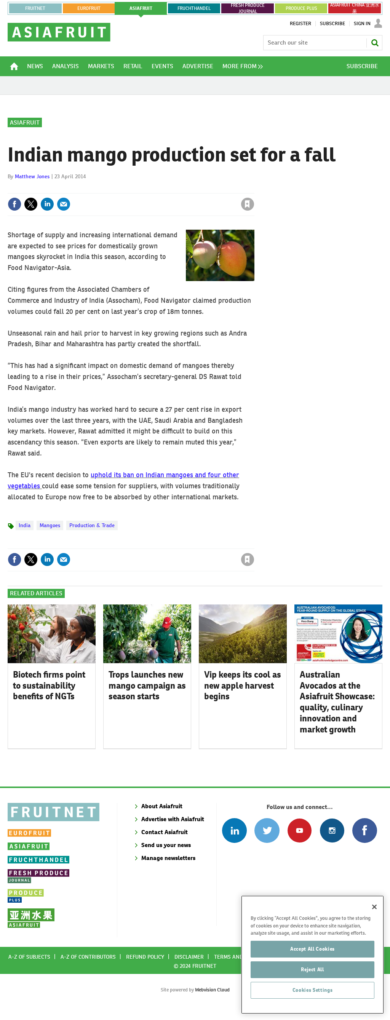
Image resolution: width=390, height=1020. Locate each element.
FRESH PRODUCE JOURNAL (248, 8)
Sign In (362, 23)
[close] (254, 188)
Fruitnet (35, 8)
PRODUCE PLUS (301, 8)
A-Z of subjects (29, 956)
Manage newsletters (168, 858)
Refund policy (145, 956)
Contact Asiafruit (164, 832)
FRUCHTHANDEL (194, 8)
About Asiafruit (161, 806)
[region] (312, 954)
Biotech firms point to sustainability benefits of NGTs (49, 685)
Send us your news (166, 845)
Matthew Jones (32, 176)
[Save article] (247, 204)
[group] (241, 66)
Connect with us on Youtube (299, 830)
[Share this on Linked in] (47, 204)
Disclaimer (189, 956)
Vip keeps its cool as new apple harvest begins (242, 685)
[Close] (374, 906)
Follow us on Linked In (234, 830)
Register (300, 23)
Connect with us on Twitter (266, 830)
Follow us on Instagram (332, 830)
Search (375, 43)
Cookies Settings (312, 990)
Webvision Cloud (212, 989)
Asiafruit (25, 122)
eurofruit (89, 8)
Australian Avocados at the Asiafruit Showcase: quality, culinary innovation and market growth (337, 702)
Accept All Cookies (312, 949)
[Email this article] (63, 204)
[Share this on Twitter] (31, 204)
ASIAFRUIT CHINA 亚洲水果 (354, 8)
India (24, 525)
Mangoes (50, 525)
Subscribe (332, 23)
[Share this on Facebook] (14, 204)
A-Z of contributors (88, 956)
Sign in (157, 188)
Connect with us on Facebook (364, 830)
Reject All (312, 969)
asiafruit (140, 8)
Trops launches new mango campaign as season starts (147, 685)
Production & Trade (92, 525)
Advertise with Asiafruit (172, 819)
